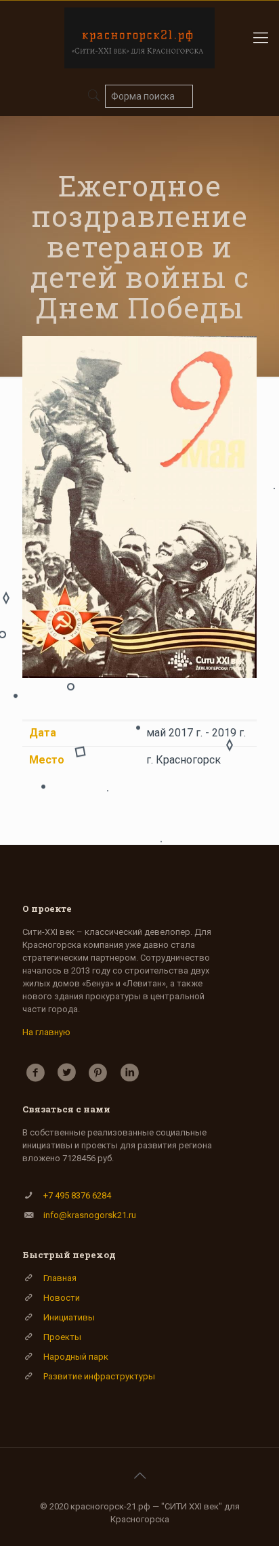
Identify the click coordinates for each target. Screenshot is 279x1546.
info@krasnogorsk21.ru (89, 1215)
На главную (46, 1032)
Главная (60, 1278)
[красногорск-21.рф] (139, 37)
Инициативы (69, 1317)
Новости (61, 1298)
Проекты (62, 1337)
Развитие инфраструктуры (99, 1376)
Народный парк (75, 1357)
